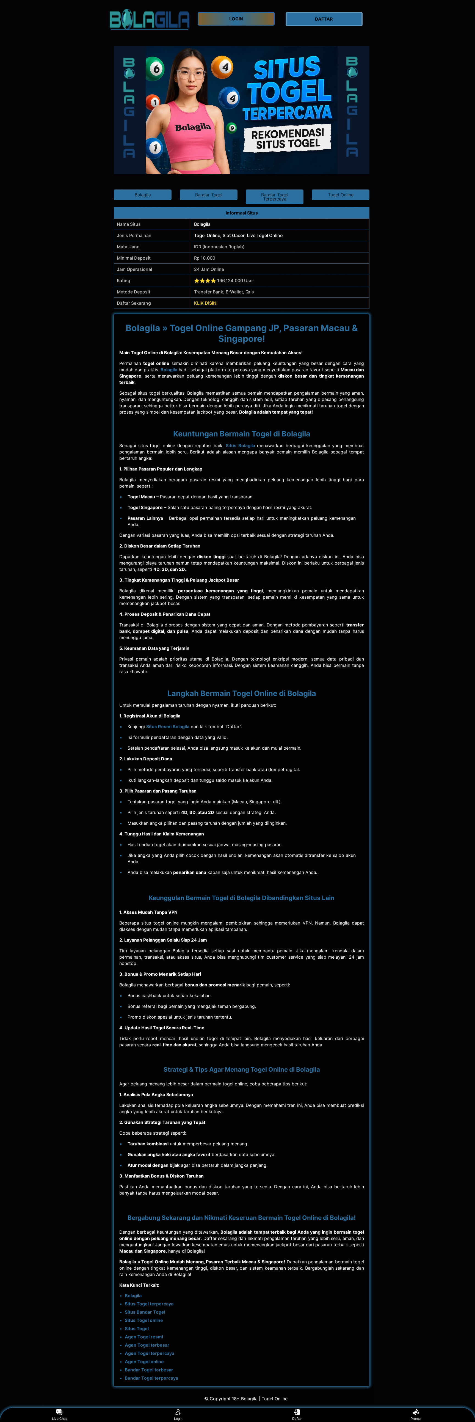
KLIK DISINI (205, 303)
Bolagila (169, 369)
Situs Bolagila (240, 445)
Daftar (297, 1419)
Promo (416, 1419)
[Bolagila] (149, 19)
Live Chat (59, 1419)
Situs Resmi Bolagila (167, 726)
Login (178, 1419)
